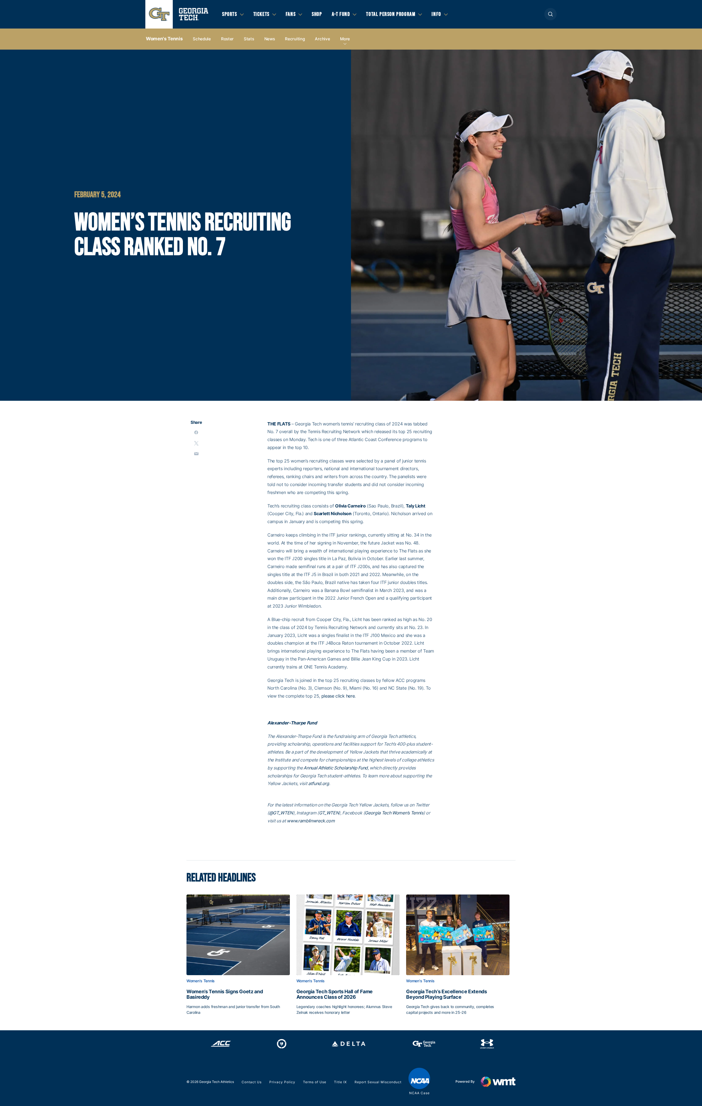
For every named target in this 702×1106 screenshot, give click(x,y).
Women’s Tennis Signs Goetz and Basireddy (224, 994)
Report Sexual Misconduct (378, 1082)
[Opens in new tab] (220, 1043)
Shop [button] (317, 14)
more (345, 38)
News (269, 38)
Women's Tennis (164, 38)
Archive (322, 38)
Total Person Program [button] (390, 14)
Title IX (340, 1082)
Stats (249, 38)
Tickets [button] (261, 14)
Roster (227, 38)
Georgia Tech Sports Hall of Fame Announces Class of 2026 (334, 994)
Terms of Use (314, 1082)
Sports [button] (229, 14)
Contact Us (252, 1082)
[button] (550, 14)
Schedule (202, 38)
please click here (338, 696)
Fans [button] (291, 14)
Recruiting (295, 38)
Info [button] (436, 14)
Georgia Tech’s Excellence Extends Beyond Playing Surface (446, 994)
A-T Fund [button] (341, 14)
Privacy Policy (282, 1082)
